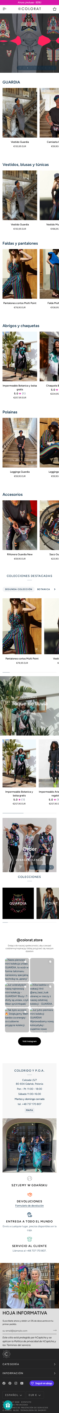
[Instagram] (15, 1383)
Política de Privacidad (15, 1405)
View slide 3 (39, 867)
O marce (7, 1410)
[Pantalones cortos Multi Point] (20, 274)
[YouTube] (21, 1383)
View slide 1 (32, 867)
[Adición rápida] (32, 132)
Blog (16, 1410)
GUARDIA (11, 82)
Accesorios (13, 494)
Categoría (11, 1364)
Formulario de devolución (29, 1205)
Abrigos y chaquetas (21, 325)
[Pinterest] (9, 1383)
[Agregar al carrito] (32, 545)
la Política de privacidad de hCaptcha (33, 1341)
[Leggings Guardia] (20, 442)
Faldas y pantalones (20, 243)
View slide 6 (50, 867)
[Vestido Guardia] (20, 113)
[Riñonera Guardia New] (20, 525)
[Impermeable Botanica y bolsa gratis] (20, 356)
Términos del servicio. (18, 1345)
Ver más (29, 713)
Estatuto (26, 1402)
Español (11, 1395)
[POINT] (29, 43)
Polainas (10, 412)
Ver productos (29, 849)
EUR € (33, 1395)
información (13, 1373)
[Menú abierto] (7, 8)
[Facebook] (4, 1383)
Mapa (29, 1110)
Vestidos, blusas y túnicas (26, 164)
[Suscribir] (53, 1330)
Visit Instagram (29, 1041)
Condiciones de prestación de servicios (25, 1408)
